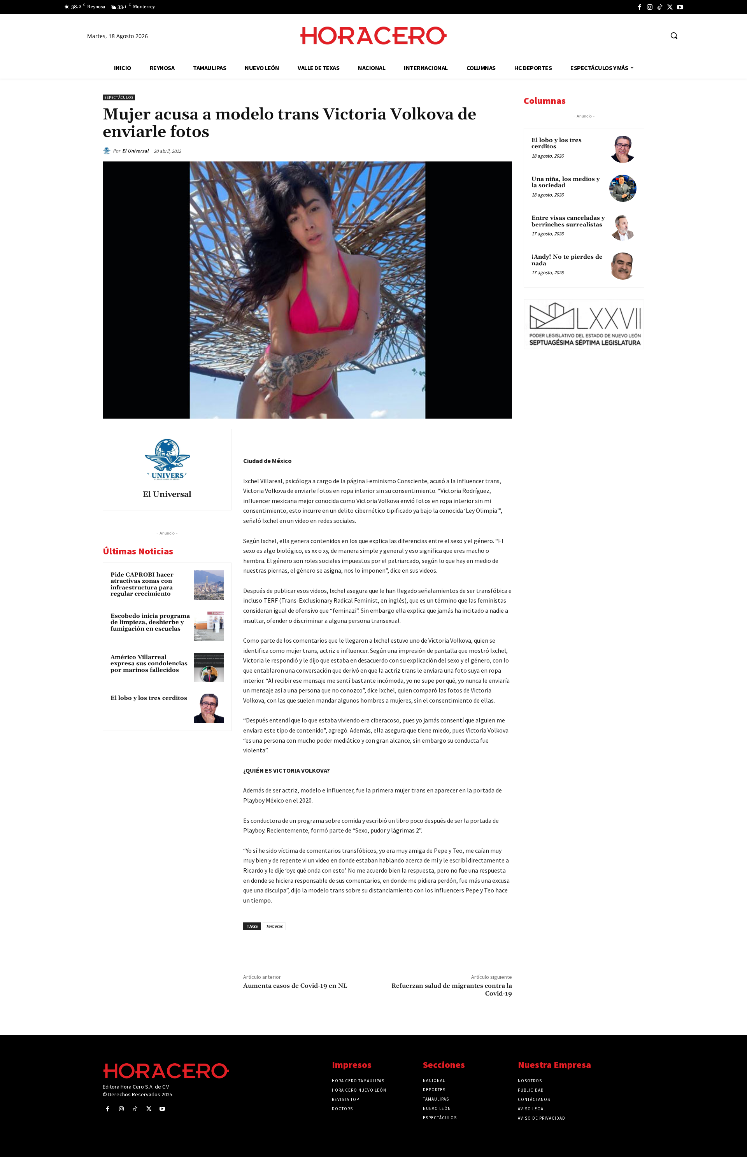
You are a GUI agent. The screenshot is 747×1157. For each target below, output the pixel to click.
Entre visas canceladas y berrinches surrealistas (568, 221)
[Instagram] (650, 7)
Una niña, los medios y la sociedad (565, 182)
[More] (504, 436)
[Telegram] (467, 436)
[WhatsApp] (450, 436)
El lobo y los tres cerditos (148, 698)
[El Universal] (108, 151)
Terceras (274, 926)
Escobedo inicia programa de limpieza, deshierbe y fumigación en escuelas (150, 622)
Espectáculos (118, 97)
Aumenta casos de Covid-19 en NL (295, 986)
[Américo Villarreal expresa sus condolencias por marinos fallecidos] (209, 667)
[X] (670, 7)
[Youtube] (680, 7)
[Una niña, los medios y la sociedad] (623, 188)
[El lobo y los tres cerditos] (209, 708)
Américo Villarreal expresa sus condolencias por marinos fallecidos (149, 664)
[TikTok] (660, 7)
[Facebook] (640, 7)
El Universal (135, 150)
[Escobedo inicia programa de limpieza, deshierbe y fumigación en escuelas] (209, 626)
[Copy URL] (485, 436)
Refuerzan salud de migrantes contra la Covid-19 (451, 989)
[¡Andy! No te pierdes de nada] (623, 266)
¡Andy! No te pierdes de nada (567, 260)
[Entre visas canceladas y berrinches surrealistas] (623, 227)
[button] (674, 35)
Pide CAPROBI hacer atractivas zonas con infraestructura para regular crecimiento (142, 584)
